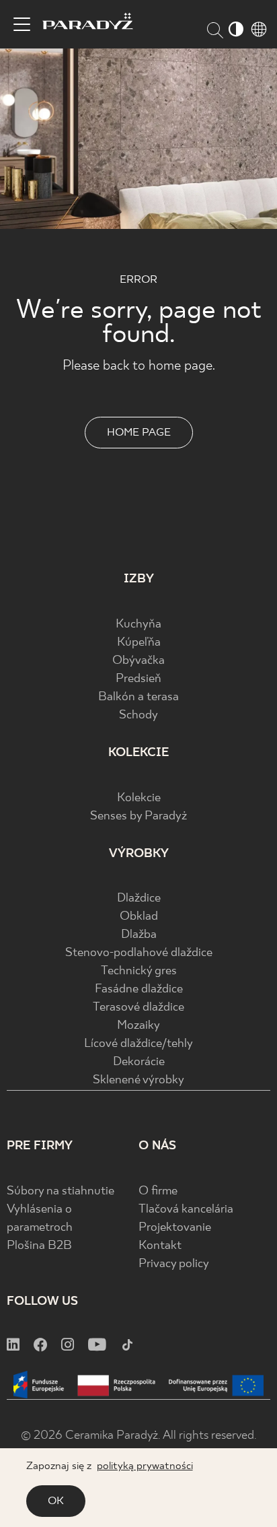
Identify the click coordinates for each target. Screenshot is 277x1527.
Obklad (139, 917)
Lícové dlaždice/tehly (138, 1044)
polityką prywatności (145, 1466)
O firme (157, 1191)
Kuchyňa (138, 624)
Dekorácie (139, 1062)
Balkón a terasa (138, 697)
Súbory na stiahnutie (60, 1191)
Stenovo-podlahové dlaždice (138, 953)
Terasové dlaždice (138, 1007)
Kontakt (160, 1246)
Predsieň (138, 679)
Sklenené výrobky (138, 1080)
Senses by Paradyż (138, 816)
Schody (138, 715)
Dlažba (139, 935)
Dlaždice (139, 898)
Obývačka (138, 661)
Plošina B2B (39, 1246)
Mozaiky (138, 1026)
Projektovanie (174, 1228)
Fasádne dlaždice (139, 989)
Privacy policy (173, 1264)
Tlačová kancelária (185, 1209)
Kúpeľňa (139, 643)
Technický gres (139, 971)
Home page (139, 432)
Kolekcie (139, 798)
